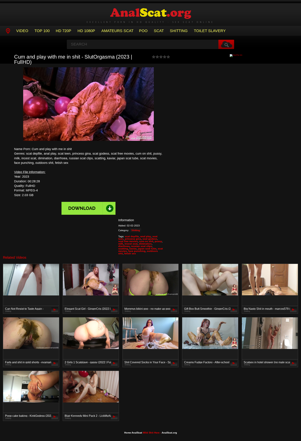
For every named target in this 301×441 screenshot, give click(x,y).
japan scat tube (147, 248)
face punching (136, 251)
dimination (145, 243)
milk (120, 243)
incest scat (131, 243)
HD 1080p (86, 31)
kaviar (133, 248)
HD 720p (63, 31)
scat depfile (132, 236)
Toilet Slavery (210, 31)
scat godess (149, 238)
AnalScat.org (169, 432)
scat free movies (128, 241)
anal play (145, 236)
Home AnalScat (133, 432)
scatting (123, 248)
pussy (158, 241)
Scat (159, 31)
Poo (143, 31)
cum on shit (146, 241)
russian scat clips (141, 246)
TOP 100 (42, 31)
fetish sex (130, 253)
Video (22, 31)
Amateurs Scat (117, 31)
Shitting (179, 31)
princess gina (133, 238)
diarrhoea (124, 246)
